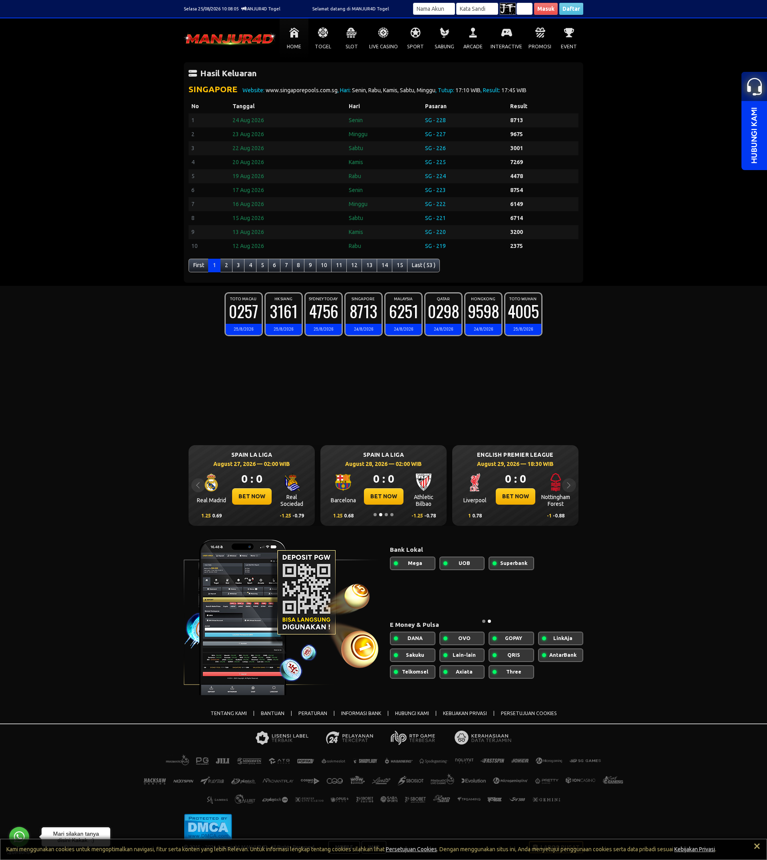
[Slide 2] (380, 514)
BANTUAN (272, 713)
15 (400, 265)
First (198, 265)
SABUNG (444, 46)
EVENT (569, 46)
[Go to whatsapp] (19, 837)
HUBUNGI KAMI (412, 713)
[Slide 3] (386, 514)
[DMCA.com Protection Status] (208, 826)
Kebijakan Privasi (694, 849)
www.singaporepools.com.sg (302, 90)
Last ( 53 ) (423, 265)
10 (324, 265)
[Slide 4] (391, 514)
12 (354, 265)
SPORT (415, 46)
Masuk (545, 9)
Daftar (571, 9)
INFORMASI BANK (361, 713)
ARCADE (473, 46)
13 (369, 265)
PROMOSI (540, 46)
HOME (294, 46)
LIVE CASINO (383, 46)
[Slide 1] (375, 514)
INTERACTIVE (506, 46)
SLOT (352, 46)
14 (385, 265)
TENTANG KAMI (229, 713)
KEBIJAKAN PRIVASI (465, 713)
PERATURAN (312, 713)
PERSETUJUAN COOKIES (529, 713)
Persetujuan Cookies (411, 849)
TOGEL (323, 46)
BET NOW (251, 496)
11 (339, 265)
